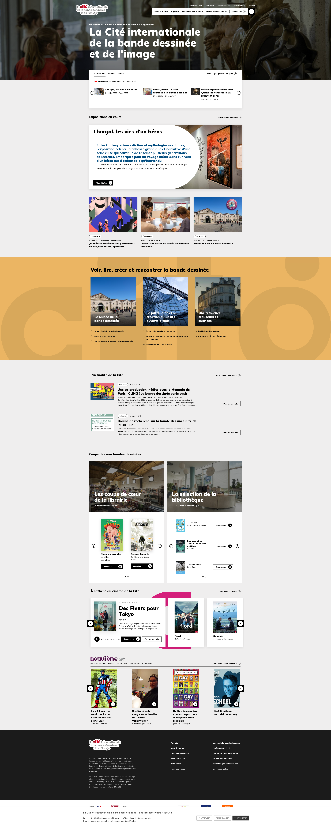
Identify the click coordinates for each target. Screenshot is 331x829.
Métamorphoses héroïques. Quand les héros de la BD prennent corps (217, 92)
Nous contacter (178, 769)
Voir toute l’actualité (226, 375)
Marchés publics (220, 769)
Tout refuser (204, 818)
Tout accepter (241, 818)
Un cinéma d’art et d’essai (159, 344)
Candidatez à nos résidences (212, 336)
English (252, 5)
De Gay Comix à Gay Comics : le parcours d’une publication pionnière (185, 715)
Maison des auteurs (222, 758)
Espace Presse (178, 758)
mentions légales (128, 821)
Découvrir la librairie (107, 506)
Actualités (176, 764)
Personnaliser (222, 818)
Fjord (178, 635)
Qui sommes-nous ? (180, 753)
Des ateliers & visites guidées (160, 331)
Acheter (107, 566)
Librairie (209, 5)
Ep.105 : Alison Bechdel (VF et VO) (225, 712)
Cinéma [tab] (111, 73)
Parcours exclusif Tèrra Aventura (213, 243)
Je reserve (129, 639)
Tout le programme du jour (220, 74)
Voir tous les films (228, 591)
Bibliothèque (223, 5)
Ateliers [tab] (122, 73)
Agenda (175, 11)
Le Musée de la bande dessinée (109, 331)
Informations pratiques (105, 336)
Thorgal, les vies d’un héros (121, 89)
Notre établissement (216, 11)
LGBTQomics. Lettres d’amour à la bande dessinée (170, 91)
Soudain (218, 635)
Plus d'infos (101, 183)
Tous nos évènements (227, 117)
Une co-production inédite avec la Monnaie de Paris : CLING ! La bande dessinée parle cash (154, 391)
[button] (92, 93)
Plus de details (152, 639)
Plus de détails (230, 404)
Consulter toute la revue (225, 663)
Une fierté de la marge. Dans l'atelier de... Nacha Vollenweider (144, 715)
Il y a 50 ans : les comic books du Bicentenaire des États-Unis (101, 715)
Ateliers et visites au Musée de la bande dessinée (165, 245)
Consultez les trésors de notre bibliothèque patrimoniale (167, 337)
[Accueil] (92, 9)
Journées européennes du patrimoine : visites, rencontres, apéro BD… (111, 245)
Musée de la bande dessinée (226, 743)
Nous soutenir (196, 5)
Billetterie (238, 5)
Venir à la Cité (161, 11)
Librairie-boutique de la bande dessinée (113, 341)
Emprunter (221, 525)
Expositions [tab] (100, 73)
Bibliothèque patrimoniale (225, 764)
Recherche (251, 11)
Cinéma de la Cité (221, 748)
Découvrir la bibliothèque (187, 506)
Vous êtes (237, 11)
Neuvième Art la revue (192, 11)
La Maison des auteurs (209, 331)
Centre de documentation (225, 753)
